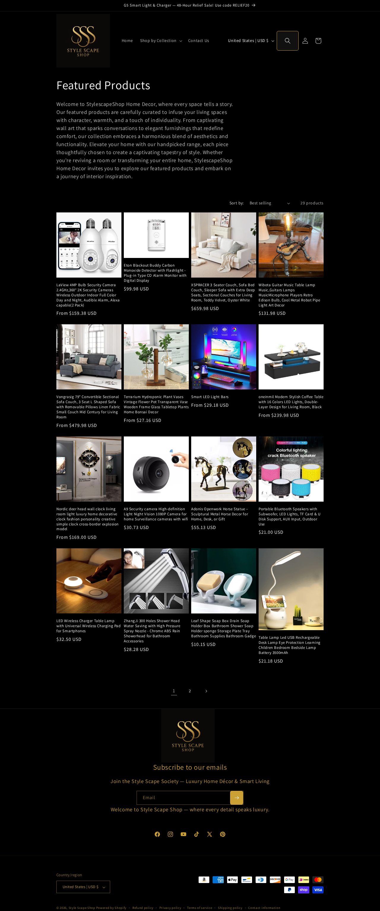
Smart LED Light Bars (210, 397)
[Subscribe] (236, 798)
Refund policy (142, 908)
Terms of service (199, 908)
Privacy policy (170, 908)
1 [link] (174, 691)
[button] (161, 40)
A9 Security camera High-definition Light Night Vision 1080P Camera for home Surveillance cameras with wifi (156, 514)
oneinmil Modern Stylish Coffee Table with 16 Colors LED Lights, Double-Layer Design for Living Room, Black (291, 402)
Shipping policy (230, 908)
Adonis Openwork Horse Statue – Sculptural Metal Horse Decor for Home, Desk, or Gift (219, 514)
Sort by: (236, 203)
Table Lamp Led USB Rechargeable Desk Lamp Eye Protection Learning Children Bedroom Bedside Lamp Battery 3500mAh (290, 645)
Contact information (264, 908)
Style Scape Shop (82, 908)
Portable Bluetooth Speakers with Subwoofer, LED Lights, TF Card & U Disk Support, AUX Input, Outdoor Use (289, 517)
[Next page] (206, 691)
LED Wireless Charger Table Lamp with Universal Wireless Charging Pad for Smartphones (88, 626)
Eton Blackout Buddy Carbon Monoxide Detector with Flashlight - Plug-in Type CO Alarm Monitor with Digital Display (155, 273)
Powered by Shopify (111, 908)
